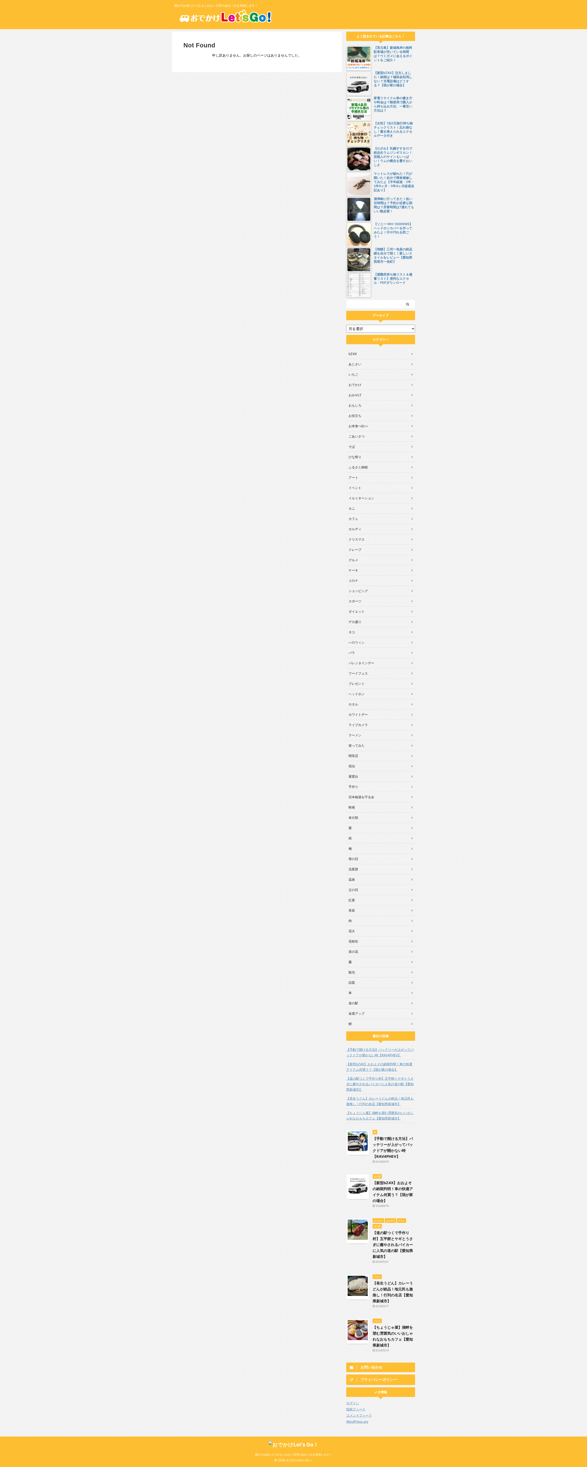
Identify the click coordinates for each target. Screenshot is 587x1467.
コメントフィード (359, 1415)
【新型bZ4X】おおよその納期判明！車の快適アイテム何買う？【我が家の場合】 (379, 1066)
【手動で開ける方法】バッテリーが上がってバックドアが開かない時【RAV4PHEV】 (380, 1052)
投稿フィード (355, 1409)
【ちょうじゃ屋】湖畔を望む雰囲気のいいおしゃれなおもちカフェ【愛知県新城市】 (380, 1115)
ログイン (352, 1403)
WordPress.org (357, 1421)
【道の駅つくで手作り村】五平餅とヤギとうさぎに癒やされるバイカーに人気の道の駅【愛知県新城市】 (380, 1083)
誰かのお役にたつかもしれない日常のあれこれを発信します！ (293, 1454)
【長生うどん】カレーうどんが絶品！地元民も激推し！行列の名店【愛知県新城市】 (380, 1101)
